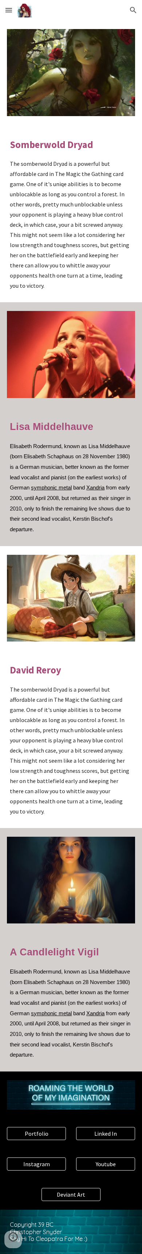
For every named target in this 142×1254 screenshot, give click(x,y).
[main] (71, 214)
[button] (8, 10)
